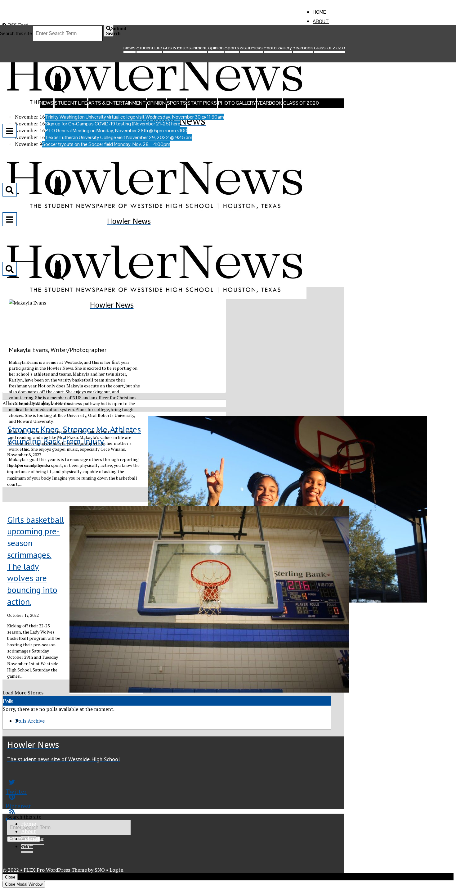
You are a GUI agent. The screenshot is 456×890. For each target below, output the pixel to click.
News (46, 103)
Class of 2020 (301, 103)
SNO (100, 869)
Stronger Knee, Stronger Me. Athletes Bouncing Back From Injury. (74, 435)
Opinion (156, 103)
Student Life (71, 103)
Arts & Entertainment (117, 103)
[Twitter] (107, 782)
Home (319, 12)
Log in (116, 869)
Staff (27, 846)
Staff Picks (202, 103)
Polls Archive (30, 720)
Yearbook (269, 103)
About (321, 21)
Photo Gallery (237, 103)
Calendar (32, 838)
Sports (176, 103)
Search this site (16, 33)
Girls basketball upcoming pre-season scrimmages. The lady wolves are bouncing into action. (35, 561)
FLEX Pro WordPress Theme (55, 869)
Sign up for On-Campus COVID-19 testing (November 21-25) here (112, 123)
